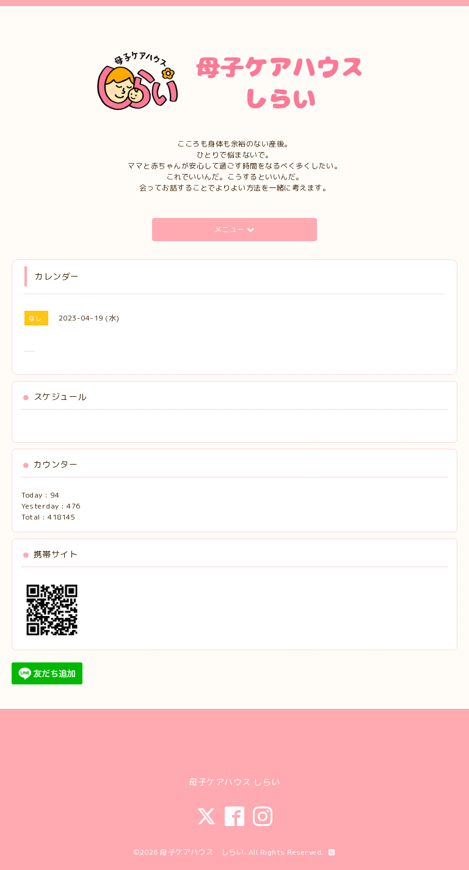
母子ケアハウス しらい (202, 852)
